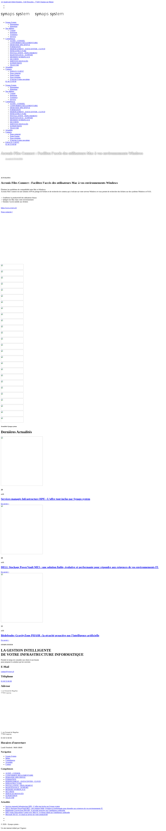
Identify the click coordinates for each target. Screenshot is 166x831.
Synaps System (10, 22)
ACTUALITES (17, 159)
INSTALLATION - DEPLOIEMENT (23, 53)
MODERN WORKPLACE (20, 57)
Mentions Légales (26, 824)
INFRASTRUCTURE (18, 51)
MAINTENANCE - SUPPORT (21, 55)
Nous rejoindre (15, 77)
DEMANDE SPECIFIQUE (20, 45)
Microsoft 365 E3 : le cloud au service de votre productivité (26, 814)
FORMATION (15, 47)
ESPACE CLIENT (17, 71)
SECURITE (14, 59)
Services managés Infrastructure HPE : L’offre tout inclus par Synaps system (32, 806)
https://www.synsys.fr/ (9, 208)
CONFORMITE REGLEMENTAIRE (24, 43)
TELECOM (14, 65)
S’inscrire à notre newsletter (20, 79)
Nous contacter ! (7, 212)
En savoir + (5, 504)
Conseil (12, 30)
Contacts (8, 69)
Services (13, 37)
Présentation (14, 24)
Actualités (9, 67)
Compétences (10, 39)
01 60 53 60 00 (10, 81)
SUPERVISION (16, 63)
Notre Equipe (15, 75)
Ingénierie (13, 33)
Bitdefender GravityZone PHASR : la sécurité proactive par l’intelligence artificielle (35, 810)
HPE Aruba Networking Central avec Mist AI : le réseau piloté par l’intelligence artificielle (37, 812)
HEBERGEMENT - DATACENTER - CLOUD (27, 49)
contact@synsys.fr (7, 672)
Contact (8, 764)
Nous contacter (15, 73)
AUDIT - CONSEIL (17, 41)
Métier (7, 758)
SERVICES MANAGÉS (19, 61)
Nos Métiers (9, 28)
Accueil (8, 159)
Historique (13, 26)
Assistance (14, 35)
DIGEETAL (31, 828)
